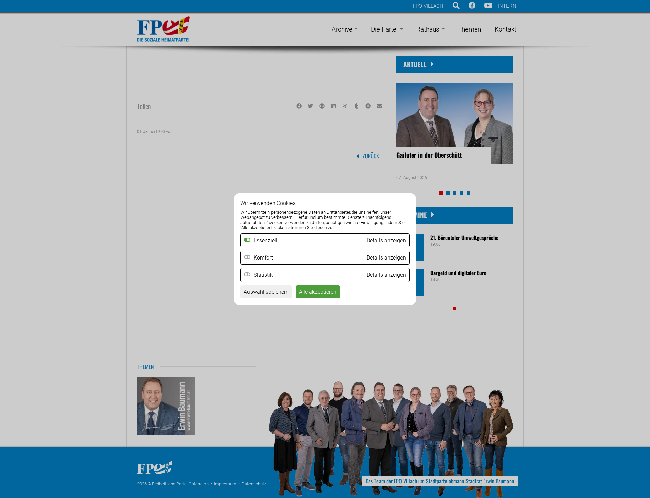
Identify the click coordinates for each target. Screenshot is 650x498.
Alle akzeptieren (318, 292)
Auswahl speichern (266, 292)
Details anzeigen (386, 257)
